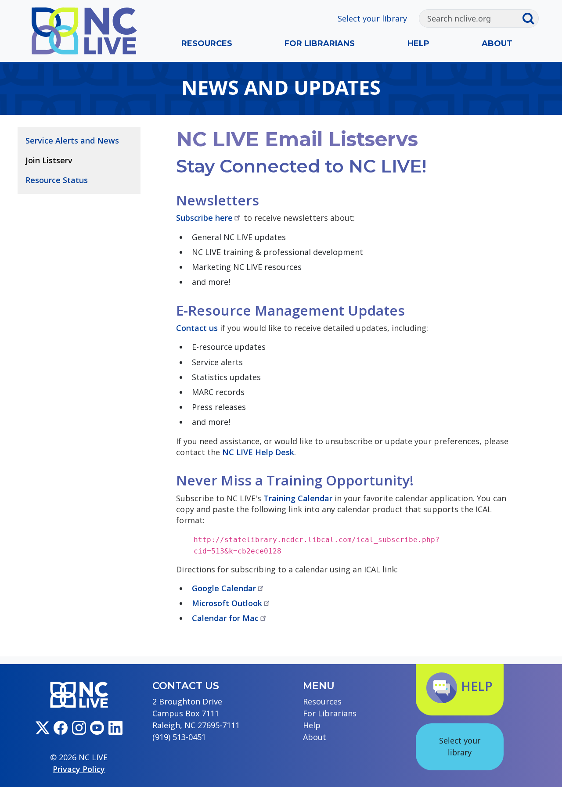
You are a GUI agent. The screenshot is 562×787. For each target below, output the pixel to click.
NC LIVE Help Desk (258, 452)
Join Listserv (48, 160)
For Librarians (320, 43)
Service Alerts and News (72, 140)
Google (224, 588)
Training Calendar (297, 498)
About (497, 43)
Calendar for (225, 618)
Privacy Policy (79, 769)
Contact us (197, 328)
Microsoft (227, 603)
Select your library (372, 18)
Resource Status (56, 180)
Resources (206, 43)
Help (418, 43)
